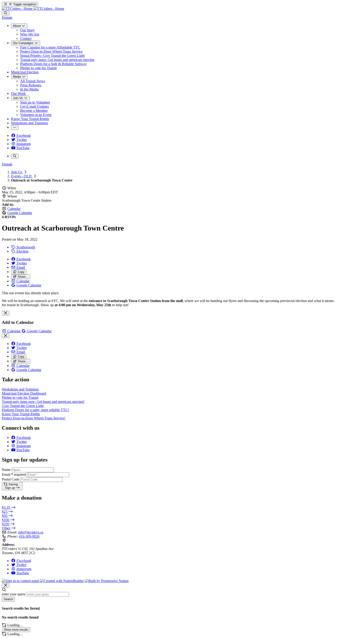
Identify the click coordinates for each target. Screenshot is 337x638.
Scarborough (25, 247)
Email (14, 474)
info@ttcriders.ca (30, 532)
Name (6, 470)
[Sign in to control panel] (21, 581)
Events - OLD (22, 176)
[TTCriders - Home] (33, 9)
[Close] (5, 313)
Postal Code (10, 479)
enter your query (14, 594)
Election (22, 251)
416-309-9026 (29, 536)
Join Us (17, 172)
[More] (15, 127)
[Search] (5, 13)
